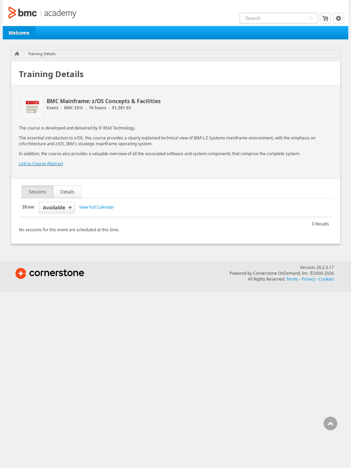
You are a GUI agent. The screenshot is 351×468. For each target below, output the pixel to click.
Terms (292, 279)
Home (17, 54)
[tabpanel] (175, 217)
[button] (310, 18)
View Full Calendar (96, 207)
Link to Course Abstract (41, 164)
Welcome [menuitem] (19, 33)
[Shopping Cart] (325, 18)
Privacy (308, 279)
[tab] (38, 191)
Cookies (326, 279)
